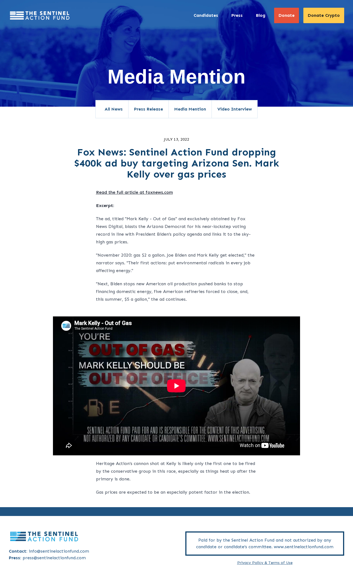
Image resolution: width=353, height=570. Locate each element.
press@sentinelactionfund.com (54, 557)
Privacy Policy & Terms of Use (265, 562)
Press (237, 15)
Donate (287, 15)
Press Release (148, 109)
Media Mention (190, 109)
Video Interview (234, 109)
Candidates (206, 15)
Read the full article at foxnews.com (134, 192)
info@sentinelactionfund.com (59, 551)
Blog (260, 15)
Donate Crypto (324, 15)
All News (114, 109)
